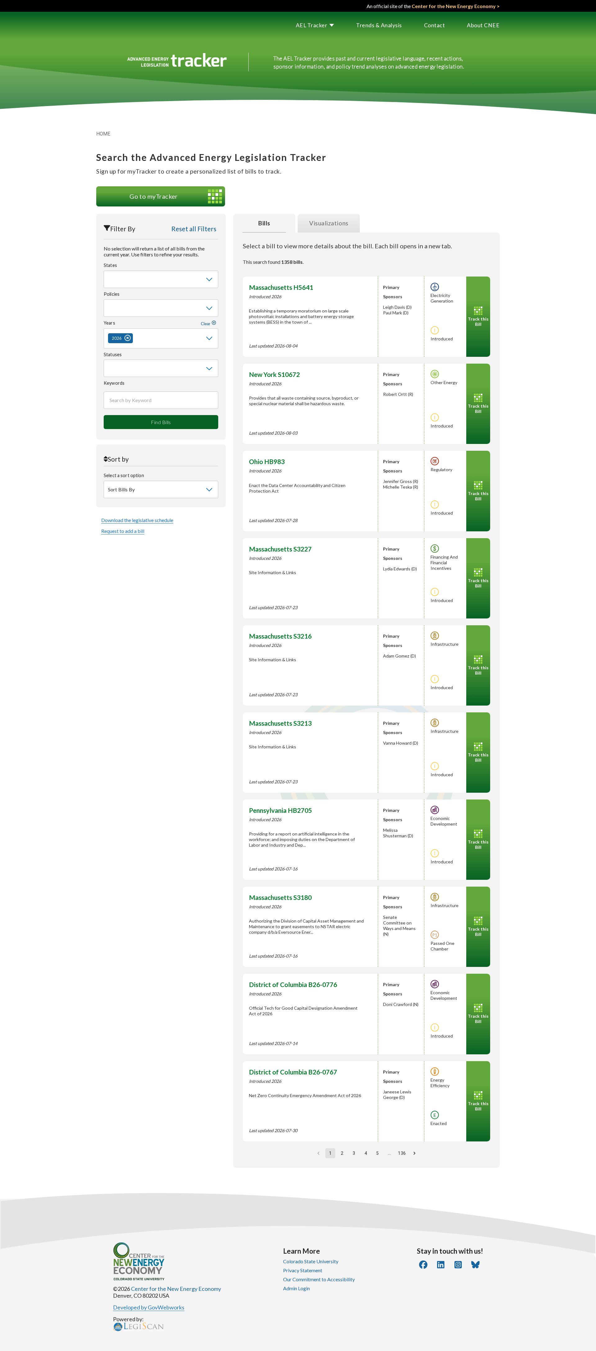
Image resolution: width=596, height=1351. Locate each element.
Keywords (114, 383)
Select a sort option (124, 475)
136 (401, 1153)
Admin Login (296, 1288)
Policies (112, 294)
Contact (434, 25)
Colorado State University (310, 1261)
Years (157, 323)
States (110, 265)
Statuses (113, 354)
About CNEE (483, 25)
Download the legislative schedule (137, 520)
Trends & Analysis (379, 25)
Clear (206, 323)
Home (103, 134)
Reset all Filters (193, 229)
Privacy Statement (302, 1270)
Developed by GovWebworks (148, 1307)
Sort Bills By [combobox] (121, 489)
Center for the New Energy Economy (176, 1288)
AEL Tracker (311, 25)
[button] (304, 25)
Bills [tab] (264, 223)
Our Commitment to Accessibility (319, 1279)
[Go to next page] (414, 1153)
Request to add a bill (122, 531)
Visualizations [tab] (329, 223)
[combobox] (161, 279)
